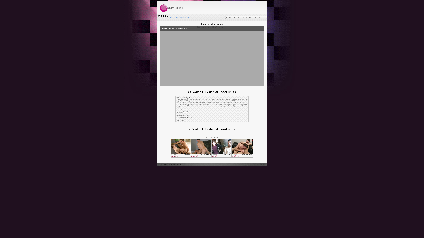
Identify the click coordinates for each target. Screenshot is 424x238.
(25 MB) (189, 117)
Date (242, 18)
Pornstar (262, 18)
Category (249, 18)
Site (255, 18)
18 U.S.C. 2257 (261, 164)
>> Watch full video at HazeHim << (212, 92)
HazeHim (191, 98)
